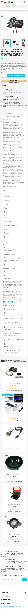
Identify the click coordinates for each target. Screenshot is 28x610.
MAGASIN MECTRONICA (9, 297)
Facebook (2, 584)
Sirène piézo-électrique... (14, 504)
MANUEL (5, 120)
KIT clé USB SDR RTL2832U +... (14, 414)
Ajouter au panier (15, 76)
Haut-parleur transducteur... (14, 474)
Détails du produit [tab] (10, 116)
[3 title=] (14, 388)
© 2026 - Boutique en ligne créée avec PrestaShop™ (11, 607)
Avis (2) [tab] (19, 116)
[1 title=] (10, 388)
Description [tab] (7, 114)
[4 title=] (16, 388)
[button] (14, 81)
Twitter (6, 584)
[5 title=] (17, 388)
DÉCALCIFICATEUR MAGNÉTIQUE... (14, 383)
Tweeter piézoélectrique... (14, 534)
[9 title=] (16, 509)
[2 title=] (12, 388)
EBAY (18, 296)
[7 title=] (15, 509)
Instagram (15, 584)
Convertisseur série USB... (14, 444)
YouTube (10, 584)
